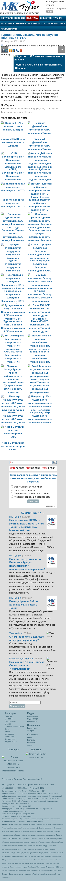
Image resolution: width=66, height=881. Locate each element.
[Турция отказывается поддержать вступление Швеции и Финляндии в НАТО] (14, 244)
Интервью (9, 734)
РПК (42, 109)
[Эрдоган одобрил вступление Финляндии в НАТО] (14, 183)
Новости (19, 18)
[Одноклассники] (10, 50)
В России (9, 719)
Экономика (7, 23)
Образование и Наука (14, 726)
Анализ (8, 731)
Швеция (28, 112)
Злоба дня (9, 736)
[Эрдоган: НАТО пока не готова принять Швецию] (14, 123)
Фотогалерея (10, 739)
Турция (55, 109)
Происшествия (56, 23)
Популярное (10, 721)
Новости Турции (31, 109)
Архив (29, 745)
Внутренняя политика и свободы (32, 493)
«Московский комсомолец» (14, 788)
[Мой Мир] (14, 50)
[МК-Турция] (21, 7)
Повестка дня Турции (21, 658)
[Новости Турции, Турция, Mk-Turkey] (36, 754)
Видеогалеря (32, 719)
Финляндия (6, 112)
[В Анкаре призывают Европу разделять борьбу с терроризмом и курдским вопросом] (41, 275)
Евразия (8, 716)
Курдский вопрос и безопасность (32, 497)
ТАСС (48, 109)
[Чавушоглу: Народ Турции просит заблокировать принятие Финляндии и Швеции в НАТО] (14, 366)
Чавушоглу (18, 112)
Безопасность (36, 23)
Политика (32, 18)
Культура (21, 23)
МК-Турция (7, 18)
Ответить (33, 501)
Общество (45, 18)
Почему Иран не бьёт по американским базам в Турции (24, 604)
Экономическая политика (28, 486)
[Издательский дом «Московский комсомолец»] (13, 760)
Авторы (30, 731)
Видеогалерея (11, 742)
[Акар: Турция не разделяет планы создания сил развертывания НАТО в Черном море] (41, 366)
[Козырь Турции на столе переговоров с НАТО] (14, 427)
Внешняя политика (24, 490)
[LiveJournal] (17, 50)
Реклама (31, 742)
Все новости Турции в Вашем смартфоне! (22, 779)
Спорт (7, 729)
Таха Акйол (15, 633)
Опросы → (50, 506)
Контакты (31, 740)
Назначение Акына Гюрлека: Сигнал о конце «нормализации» (27, 665)
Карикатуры (32, 721)
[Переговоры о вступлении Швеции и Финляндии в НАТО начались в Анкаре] (14, 275)
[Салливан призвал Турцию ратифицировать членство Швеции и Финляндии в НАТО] (41, 214)
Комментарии (9, 29)
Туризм (57, 18)
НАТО (20, 109)
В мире (8, 724)
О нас (29, 737)
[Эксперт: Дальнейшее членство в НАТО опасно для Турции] (41, 123)
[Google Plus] (21, 50)
